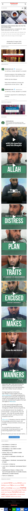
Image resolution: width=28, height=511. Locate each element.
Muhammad (7, 490)
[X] (10, 509)
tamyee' (3, 496)
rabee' (5, 492)
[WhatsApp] (14, 509)
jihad (5, 488)
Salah (11, 494)
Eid (25, 483)
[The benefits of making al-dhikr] (14, 216)
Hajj (11, 485)
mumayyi (12, 490)
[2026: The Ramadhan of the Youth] (14, 396)
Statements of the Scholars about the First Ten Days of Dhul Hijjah (13, 26)
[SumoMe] (26, 509)
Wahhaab (19, 496)
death (23, 483)
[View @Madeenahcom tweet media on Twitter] (21, 84)
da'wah (19, 483)
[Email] (22, 509)
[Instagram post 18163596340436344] (14, 345)
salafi (3, 494)
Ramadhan (15, 492)
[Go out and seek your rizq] (14, 165)
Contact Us (14, 444)
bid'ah (10, 483)
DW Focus (21, 500)
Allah (2, 483)
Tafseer (23, 494)
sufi (17, 494)
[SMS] (18, 509)
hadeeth (8, 485)
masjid (2, 490)
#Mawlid (7, 96)
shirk (14, 494)
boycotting (15, 483)
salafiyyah (7, 494)
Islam (22, 485)
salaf (20, 492)
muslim (16, 490)
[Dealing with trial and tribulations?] (14, 242)
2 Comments (16, 30)
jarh (2, 488)
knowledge (9, 488)
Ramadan (9, 492)
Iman (16, 485)
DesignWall (14, 501)
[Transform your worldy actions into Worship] (14, 319)
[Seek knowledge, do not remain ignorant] (14, 293)
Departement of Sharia (8, 470)
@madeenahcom (19, 69)
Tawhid (12, 496)
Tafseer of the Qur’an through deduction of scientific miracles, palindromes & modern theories (14, 471)
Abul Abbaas (5, 444)
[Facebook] (6, 509)
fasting (3, 485)
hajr (13, 485)
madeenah (14, 488)
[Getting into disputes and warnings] (14, 139)
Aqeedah (5, 483)
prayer (20, 490)
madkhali (18, 488)
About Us (12, 464)
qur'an (2, 492)
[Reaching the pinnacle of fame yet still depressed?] (14, 191)
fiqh (6, 485)
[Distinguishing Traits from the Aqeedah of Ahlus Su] (14, 268)
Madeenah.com (9, 69)
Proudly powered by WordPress (14, 503)
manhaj (23, 488)
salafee (23, 492)
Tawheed (7, 496)
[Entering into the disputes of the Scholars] (14, 371)
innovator (18, 485)
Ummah (15, 496)
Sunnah (19, 494)
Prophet (24, 490)
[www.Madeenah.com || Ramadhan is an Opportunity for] (14, 422)
